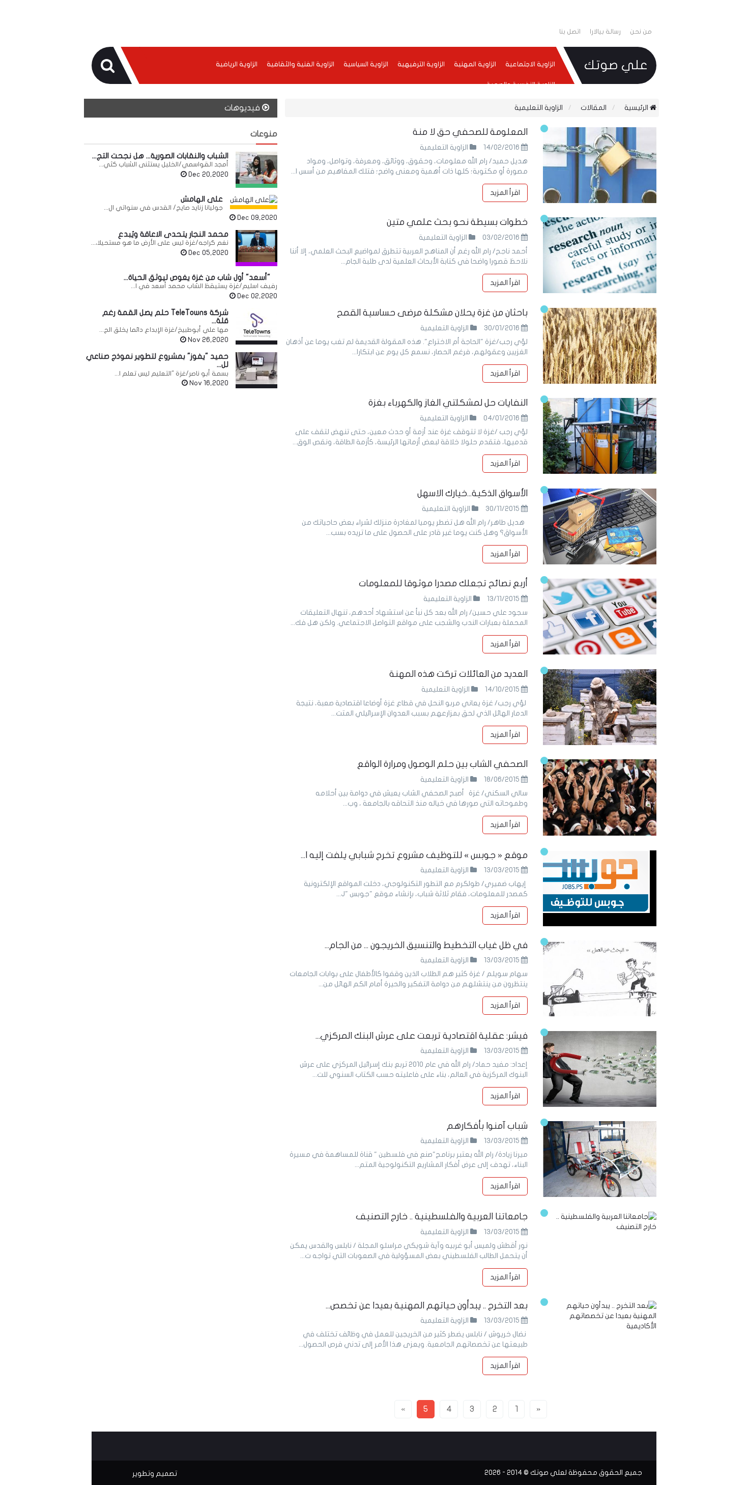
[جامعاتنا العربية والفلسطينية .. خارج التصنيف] (599, 1222)
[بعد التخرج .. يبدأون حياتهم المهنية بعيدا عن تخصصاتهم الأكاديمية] (599, 1316)
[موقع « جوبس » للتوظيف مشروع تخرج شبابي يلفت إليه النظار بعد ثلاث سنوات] (599, 888)
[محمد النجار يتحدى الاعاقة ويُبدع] (256, 246)
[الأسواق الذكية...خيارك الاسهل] (599, 526)
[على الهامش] (253, 200)
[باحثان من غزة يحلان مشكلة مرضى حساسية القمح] (599, 346)
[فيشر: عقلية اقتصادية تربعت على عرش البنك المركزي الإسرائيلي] (599, 1069)
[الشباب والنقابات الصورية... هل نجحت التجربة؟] (256, 168)
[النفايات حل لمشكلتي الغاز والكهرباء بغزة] (599, 436)
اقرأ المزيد (505, 192)
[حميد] (256, 368)
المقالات (594, 107)
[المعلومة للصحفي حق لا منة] (599, 165)
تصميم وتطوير (154, 1473)
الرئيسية (637, 107)
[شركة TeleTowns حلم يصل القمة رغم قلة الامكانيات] (256, 324)
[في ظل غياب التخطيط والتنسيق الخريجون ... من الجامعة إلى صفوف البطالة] (599, 978)
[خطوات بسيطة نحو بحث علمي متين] (599, 255)
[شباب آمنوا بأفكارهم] (599, 1159)
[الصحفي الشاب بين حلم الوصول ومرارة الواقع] (599, 797)
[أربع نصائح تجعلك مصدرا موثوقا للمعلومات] (599, 616)
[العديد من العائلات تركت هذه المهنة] (599, 707)
